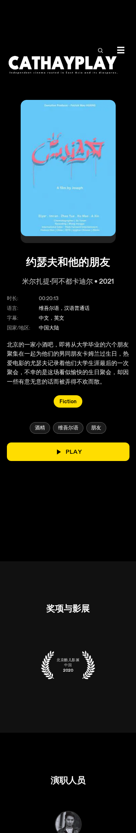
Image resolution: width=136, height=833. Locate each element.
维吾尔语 (68, 428)
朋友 (96, 428)
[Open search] (100, 50)
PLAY (73, 452)
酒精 (40, 428)
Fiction (68, 401)
